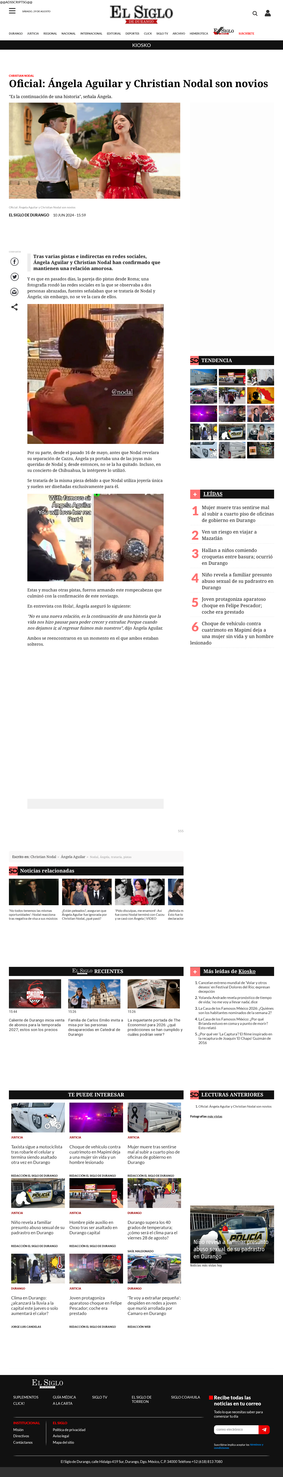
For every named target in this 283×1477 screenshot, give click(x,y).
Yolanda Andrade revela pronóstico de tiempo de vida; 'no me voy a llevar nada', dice (235, 999)
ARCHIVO (179, 33)
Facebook (15, 266)
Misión (18, 1430)
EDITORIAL (114, 33)
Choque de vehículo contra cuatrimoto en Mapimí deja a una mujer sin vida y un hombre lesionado (231, 633)
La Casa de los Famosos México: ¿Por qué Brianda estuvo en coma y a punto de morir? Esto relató (233, 1023)
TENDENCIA (216, 360)
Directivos (21, 1436)
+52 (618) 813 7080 (207, 1461)
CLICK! (19, 1403)
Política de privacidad (69, 1430)
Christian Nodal (21, 75)
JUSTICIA (33, 33)
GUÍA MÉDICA (64, 1397)
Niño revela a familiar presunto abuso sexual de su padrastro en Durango (237, 581)
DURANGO (16, 33)
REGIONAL (50, 33)
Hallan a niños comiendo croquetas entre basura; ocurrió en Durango (237, 556)
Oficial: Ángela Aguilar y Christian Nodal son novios (235, 1106)
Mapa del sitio (63, 1442)
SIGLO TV (162, 33)
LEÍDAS (213, 493)
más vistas (214, 1116)
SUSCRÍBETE (246, 33)
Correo (15, 296)
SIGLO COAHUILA (185, 1397)
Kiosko (141, 45)
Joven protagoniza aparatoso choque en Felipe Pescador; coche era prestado (234, 605)
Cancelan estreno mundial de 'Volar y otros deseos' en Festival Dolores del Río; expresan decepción (234, 987)
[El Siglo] (47, 1392)
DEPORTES (132, 33)
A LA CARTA (63, 1403)
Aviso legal (61, 1436)
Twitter (15, 281)
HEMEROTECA (199, 33)
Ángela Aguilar (73, 856)
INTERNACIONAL (91, 33)
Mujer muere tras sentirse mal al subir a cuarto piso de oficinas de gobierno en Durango (238, 513)
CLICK (148, 33)
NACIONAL (69, 33)
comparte (15, 311)
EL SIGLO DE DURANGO (29, 215)
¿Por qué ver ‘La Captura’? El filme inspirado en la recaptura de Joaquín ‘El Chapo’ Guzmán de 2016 (235, 1038)
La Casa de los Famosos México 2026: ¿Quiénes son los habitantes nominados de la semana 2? (236, 1010)
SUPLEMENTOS (25, 1397)
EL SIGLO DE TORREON (142, 1399)
